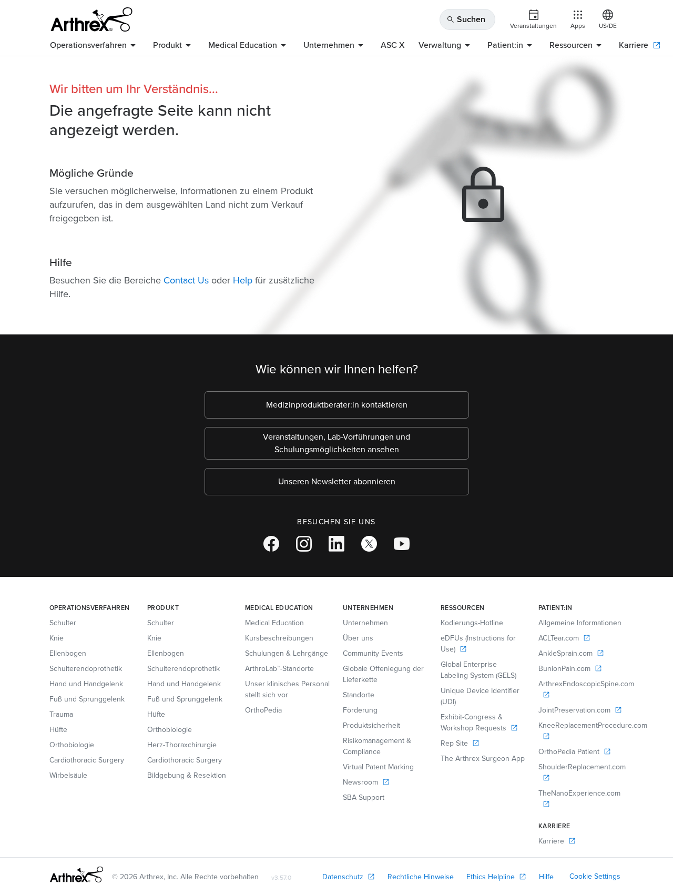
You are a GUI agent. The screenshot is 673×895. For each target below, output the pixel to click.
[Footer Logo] (76, 874)
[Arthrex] (91, 19)
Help (242, 280)
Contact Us (186, 280)
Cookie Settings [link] (594, 876)
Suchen (465, 19)
